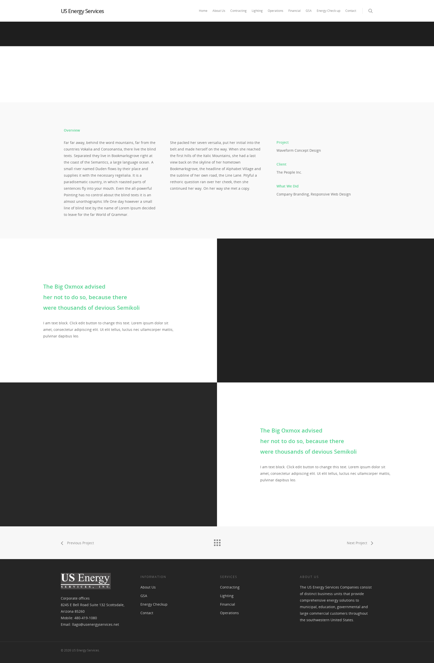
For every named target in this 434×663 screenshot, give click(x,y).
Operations (275, 11)
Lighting (257, 11)
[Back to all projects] (217, 541)
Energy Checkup (154, 604)
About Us (218, 11)
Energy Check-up (328, 11)
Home (203, 11)
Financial (294, 11)
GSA (309, 11)
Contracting (238, 11)
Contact (350, 11)
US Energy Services (82, 11)
